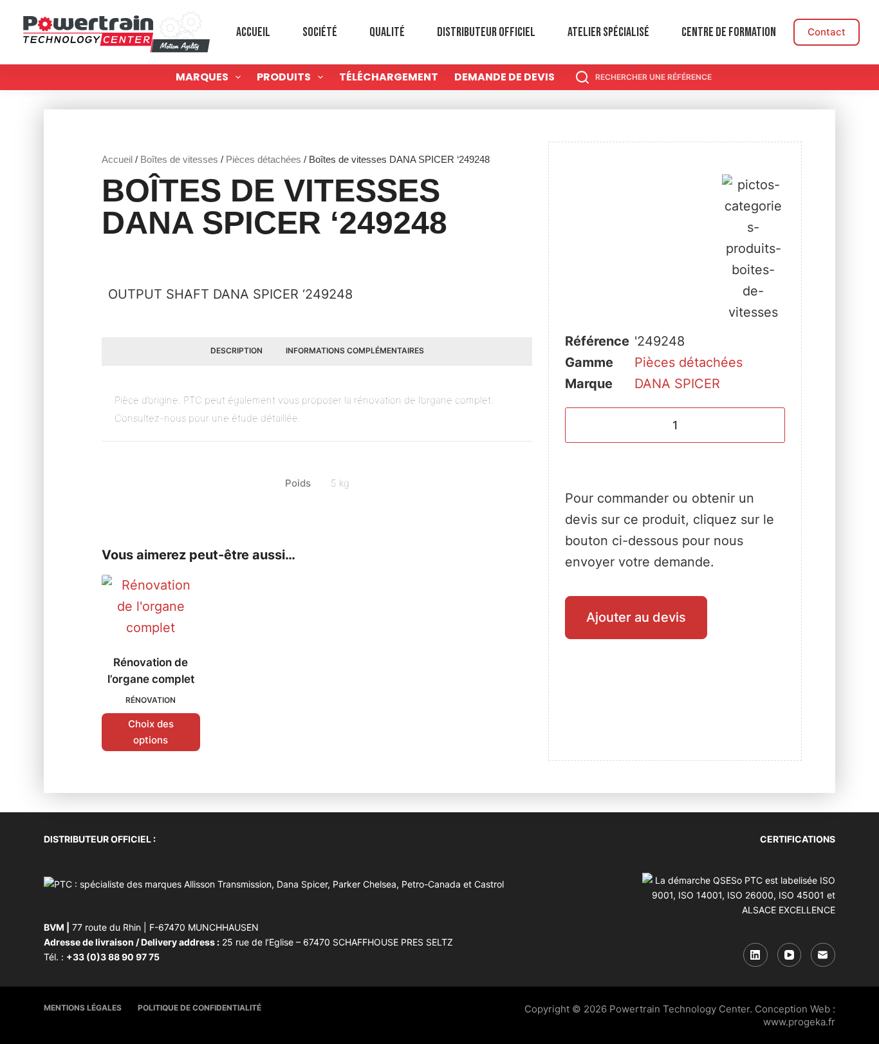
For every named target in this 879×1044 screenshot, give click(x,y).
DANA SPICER (677, 383)
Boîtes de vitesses (179, 159)
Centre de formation (728, 32)
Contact (827, 32)
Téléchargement (388, 77)
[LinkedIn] (755, 955)
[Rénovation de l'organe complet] (150, 607)
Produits (284, 77)
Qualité (387, 32)
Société (319, 32)
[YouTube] (789, 955)
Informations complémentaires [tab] (355, 350)
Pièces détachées (263, 159)
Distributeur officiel (486, 32)
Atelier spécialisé (608, 32)
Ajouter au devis (636, 617)
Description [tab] (236, 350)
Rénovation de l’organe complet (150, 670)
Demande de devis (504, 77)
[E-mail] (823, 955)
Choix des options (151, 732)
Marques (202, 77)
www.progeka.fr (799, 1022)
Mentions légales (83, 1007)
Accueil (253, 32)
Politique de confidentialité (199, 1007)
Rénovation (150, 700)
